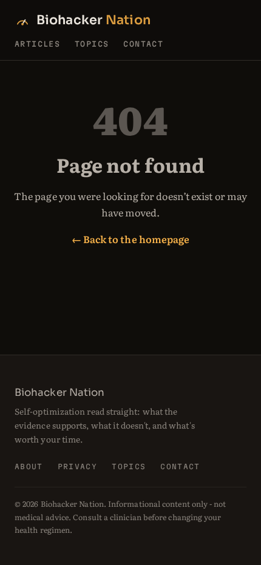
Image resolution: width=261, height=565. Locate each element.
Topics (92, 43)
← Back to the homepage (131, 239)
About (29, 466)
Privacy (77, 466)
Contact (143, 43)
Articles (37, 43)
